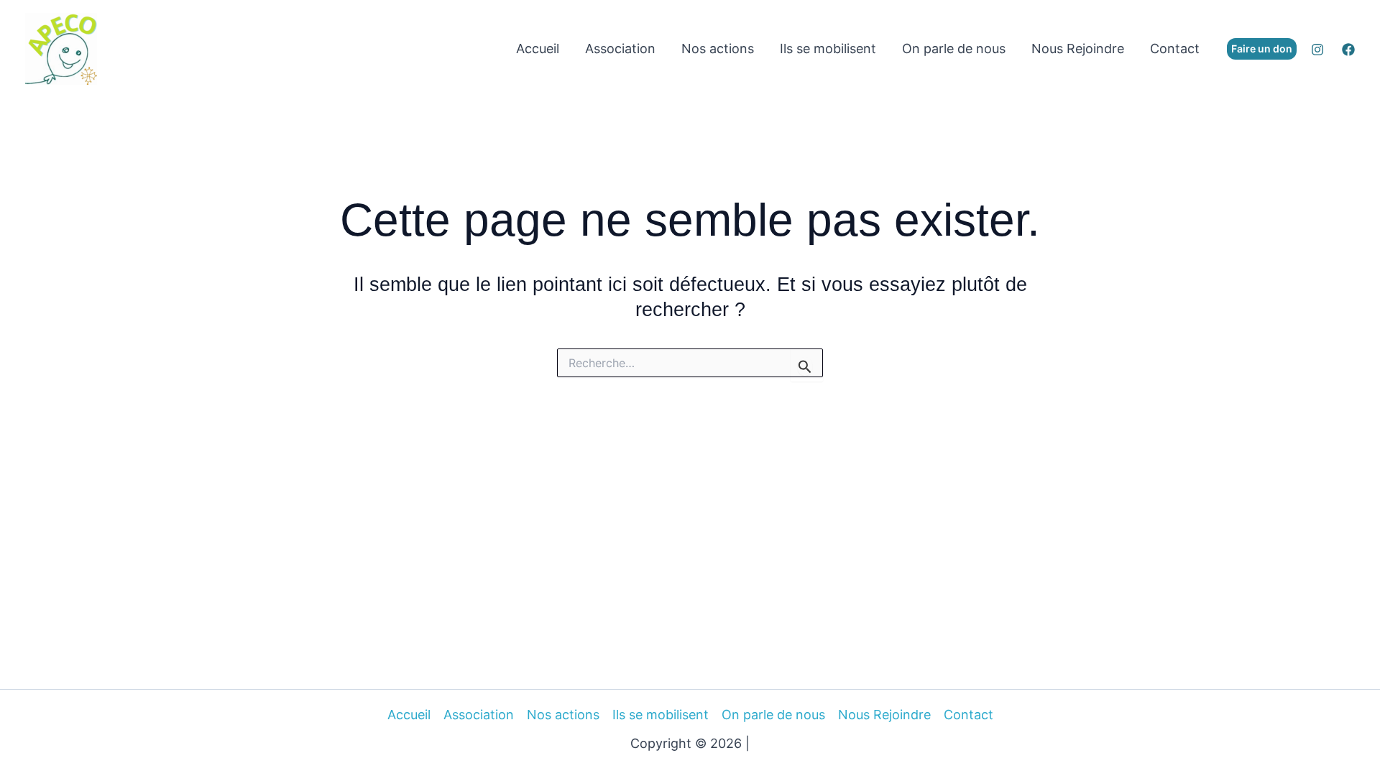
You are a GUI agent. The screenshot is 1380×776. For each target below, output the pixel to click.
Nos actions (717, 48)
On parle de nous (954, 48)
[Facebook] (1348, 49)
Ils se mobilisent (828, 48)
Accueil (537, 48)
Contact (1175, 48)
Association (620, 48)
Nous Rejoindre (1077, 48)
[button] (1262, 49)
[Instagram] (1317, 49)
